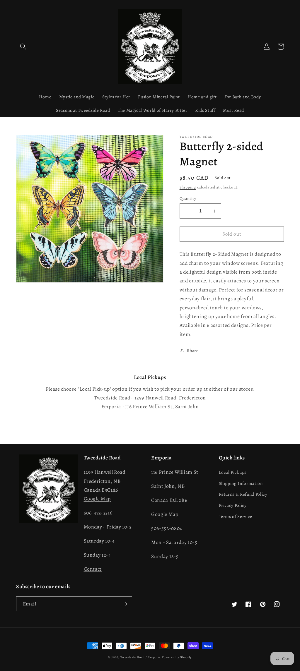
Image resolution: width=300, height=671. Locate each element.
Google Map (97, 498)
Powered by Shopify (177, 657)
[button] (23, 47)
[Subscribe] (125, 604)
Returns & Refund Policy (243, 494)
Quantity (188, 198)
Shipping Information (241, 483)
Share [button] (192, 350)
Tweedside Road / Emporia (140, 657)
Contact (93, 568)
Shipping (188, 187)
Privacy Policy (233, 505)
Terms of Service (236, 516)
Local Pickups (233, 472)
